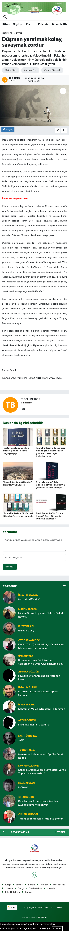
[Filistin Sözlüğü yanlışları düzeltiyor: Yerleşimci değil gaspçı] (18, 436)
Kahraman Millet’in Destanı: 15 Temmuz (41, 709)
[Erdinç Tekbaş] (9, 612)
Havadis (51, 888)
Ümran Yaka (25, 656)
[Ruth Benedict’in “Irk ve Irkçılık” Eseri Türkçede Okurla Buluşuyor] (51, 502)
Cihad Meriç (26, 797)
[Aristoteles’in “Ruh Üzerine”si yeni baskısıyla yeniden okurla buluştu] (51, 471)
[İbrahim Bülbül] (9, 691)
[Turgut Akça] (9, 753)
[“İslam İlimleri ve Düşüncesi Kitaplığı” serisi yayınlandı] (18, 502)
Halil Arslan (26, 783)
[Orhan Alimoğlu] (9, 816)
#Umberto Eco (30, 70)
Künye (28, 892)
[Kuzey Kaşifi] (9, 628)
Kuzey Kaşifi (26, 626)
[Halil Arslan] (9, 785)
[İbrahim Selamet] (9, 597)
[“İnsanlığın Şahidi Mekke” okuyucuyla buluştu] (18, 471)
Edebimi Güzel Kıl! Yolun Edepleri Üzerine (38, 693)
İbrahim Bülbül (28, 687)
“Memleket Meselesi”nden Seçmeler (40, 818)
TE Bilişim (42, 917)
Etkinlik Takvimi (12, 892)
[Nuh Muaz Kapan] (9, 769)
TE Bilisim (26, 402)
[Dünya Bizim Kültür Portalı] (34, 8)
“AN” (21, 740)
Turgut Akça (26, 750)
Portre (30, 24)
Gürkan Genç (26, 630)
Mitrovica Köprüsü (29, 599)
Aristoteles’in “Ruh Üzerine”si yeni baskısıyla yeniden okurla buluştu (50, 485)
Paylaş (9, 129)
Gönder (9, 566)
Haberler (7, 33)
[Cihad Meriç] (9, 800)
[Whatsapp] (34, 875)
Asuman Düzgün (28, 672)
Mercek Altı (59, 24)
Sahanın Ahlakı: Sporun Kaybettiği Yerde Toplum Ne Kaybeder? (42, 772)
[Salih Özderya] (9, 738)
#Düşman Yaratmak (52, 70)
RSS (13, 907)
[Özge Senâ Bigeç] (9, 644)
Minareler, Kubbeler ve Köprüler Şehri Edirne (40, 756)
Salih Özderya (27, 736)
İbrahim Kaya (26, 705)
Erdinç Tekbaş (27, 609)
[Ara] (5, 17)
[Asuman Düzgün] (9, 675)
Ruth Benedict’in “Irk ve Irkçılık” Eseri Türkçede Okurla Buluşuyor (49, 516)
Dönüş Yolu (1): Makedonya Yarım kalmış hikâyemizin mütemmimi (41, 646)
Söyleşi (17, 24)
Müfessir (23, 787)
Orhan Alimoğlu (29, 814)
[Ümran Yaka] (9, 659)
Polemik (43, 24)
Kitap (5, 24)
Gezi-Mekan (35, 888)
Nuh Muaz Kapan (28, 766)
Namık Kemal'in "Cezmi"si (34, 724)
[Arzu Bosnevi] (9, 722)
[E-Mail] (23, 409)
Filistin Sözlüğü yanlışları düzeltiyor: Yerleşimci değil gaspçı (17, 451)
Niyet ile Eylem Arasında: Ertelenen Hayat (39, 678)
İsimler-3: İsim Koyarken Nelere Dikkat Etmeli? (40, 615)
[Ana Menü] (9, 17)
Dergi (21, 888)
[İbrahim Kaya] (9, 706)
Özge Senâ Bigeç (29, 640)
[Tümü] (64, 585)
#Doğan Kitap (10, 70)
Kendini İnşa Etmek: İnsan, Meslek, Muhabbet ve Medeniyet (38, 803)
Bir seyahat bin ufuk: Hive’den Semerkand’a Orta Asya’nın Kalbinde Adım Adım (40, 662)
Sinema (9, 888)
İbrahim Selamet (29, 595)
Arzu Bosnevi (27, 720)
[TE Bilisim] (10, 404)
